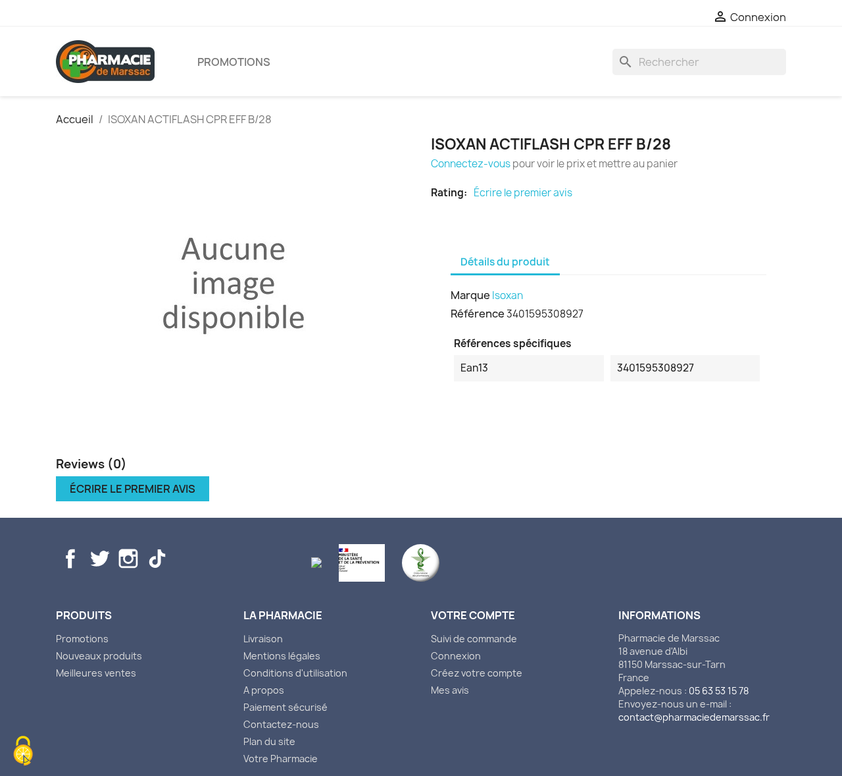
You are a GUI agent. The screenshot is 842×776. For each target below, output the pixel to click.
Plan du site (269, 741)
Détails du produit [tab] (505, 262)
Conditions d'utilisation (295, 673)
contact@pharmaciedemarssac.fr (694, 717)
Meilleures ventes (96, 673)
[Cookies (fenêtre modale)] (23, 752)
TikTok (157, 558)
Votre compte (473, 615)
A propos (263, 690)
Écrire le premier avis (523, 193)
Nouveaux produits (99, 656)
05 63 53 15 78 (719, 690)
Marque (470, 295)
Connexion (456, 656)
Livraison (263, 638)
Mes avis (450, 690)
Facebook (70, 558)
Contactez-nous (281, 724)
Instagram (128, 558)
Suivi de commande (474, 638)
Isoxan (507, 295)
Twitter (99, 558)
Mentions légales (281, 656)
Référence (478, 313)
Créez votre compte (476, 673)
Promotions (233, 62)
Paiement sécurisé (285, 707)
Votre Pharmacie (280, 758)
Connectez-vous (470, 164)
